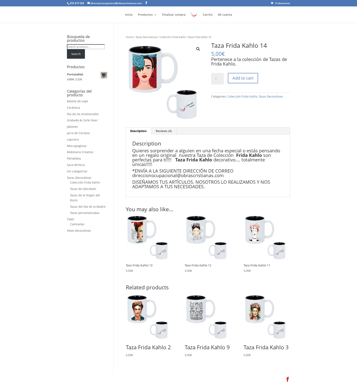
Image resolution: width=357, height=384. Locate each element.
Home (129, 37)
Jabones (72, 127)
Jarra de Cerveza (78, 133)
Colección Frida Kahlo (172, 37)
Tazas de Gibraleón (83, 189)
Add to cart (242, 78)
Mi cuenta (225, 15)
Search (76, 54)
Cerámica (73, 108)
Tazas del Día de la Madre (88, 207)
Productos (145, 15)
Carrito (208, 15)
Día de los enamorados (83, 114)
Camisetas (77, 224)
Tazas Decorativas (146, 37)
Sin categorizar (77, 171)
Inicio (129, 15)
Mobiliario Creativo (80, 152)
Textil (70, 219)
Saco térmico (76, 165)
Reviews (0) (164, 131)
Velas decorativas (79, 231)
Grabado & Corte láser (82, 120)
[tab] (138, 131)
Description (138, 131)
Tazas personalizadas (84, 213)
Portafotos (74, 158)
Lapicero (73, 139)
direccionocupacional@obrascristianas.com (178, 175)
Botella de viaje (77, 101)
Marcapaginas (77, 146)
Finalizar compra (174, 15)
